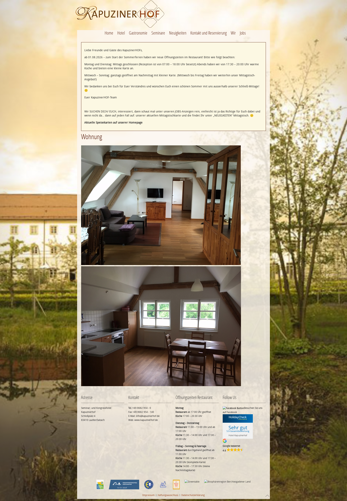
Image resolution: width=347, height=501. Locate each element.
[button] (244, 446)
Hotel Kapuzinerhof (238, 435)
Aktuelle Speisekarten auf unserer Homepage (113, 122)
